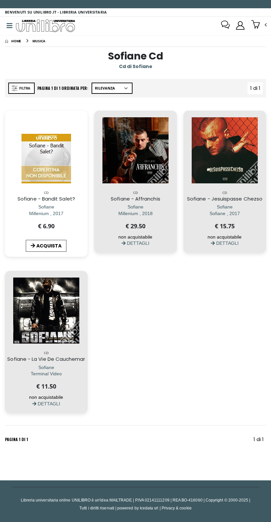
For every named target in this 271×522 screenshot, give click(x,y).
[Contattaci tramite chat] (225, 25)
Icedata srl (149, 508)
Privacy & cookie (177, 508)
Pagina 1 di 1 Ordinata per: (62, 88)
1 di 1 (256, 89)
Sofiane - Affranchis (135, 198)
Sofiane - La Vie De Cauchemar (46, 358)
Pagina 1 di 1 (16, 439)
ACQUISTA (48, 245)
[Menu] (9, 25)
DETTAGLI (137, 243)
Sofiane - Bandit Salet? (46, 198)
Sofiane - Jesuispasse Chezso (224, 198)
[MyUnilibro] (240, 25)
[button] (259, 25)
